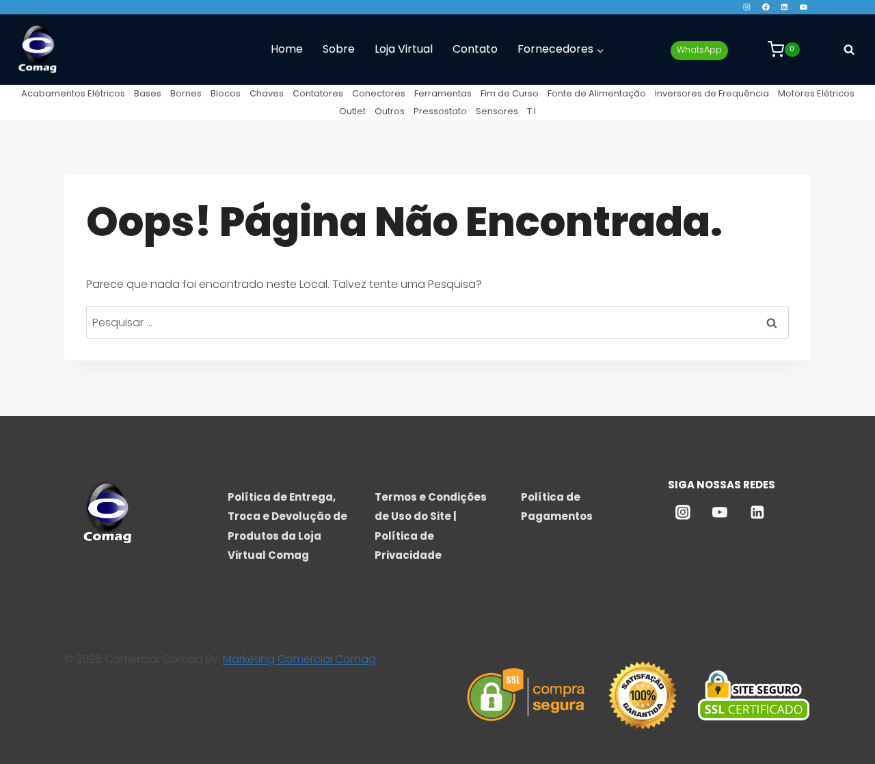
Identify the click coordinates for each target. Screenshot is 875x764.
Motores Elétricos (816, 93)
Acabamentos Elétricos (73, 93)
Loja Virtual (404, 49)
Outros (390, 111)
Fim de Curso (510, 93)
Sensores (497, 111)
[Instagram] (747, 7)
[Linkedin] (784, 7)
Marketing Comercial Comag (299, 659)
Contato (475, 49)
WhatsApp (699, 49)
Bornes (186, 93)
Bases (147, 93)
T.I (531, 111)
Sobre (339, 49)
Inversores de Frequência (712, 93)
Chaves (267, 93)
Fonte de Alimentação (597, 93)
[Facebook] (765, 7)
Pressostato (440, 111)
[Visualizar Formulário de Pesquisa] (849, 49)
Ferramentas (443, 93)
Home (287, 49)
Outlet (352, 111)
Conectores (378, 93)
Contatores (318, 93)
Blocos (226, 93)
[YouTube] (803, 7)
